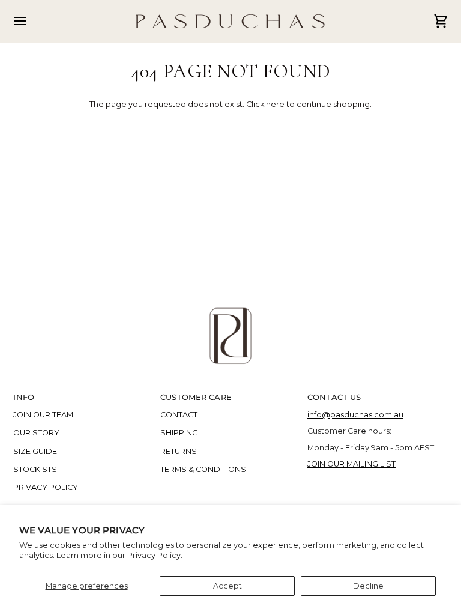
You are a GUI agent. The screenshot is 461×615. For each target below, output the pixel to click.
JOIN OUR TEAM (43, 414)
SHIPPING (179, 432)
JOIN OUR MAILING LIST (351, 463)
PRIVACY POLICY (45, 487)
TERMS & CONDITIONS (203, 469)
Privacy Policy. (154, 555)
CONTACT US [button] (334, 397)
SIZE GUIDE (35, 451)
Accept (227, 585)
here (275, 104)
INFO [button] (23, 397)
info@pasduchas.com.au (355, 414)
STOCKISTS (35, 469)
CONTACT (178, 414)
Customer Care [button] (196, 397)
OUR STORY (36, 432)
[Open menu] (31, 21)
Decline (368, 585)
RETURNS (178, 451)
